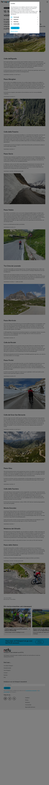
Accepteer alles (15, 27)
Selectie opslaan (14, 31)
